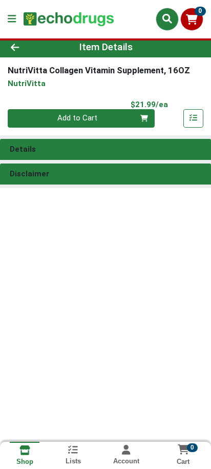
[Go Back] (32, 47)
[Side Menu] (12, 19)
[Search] (167, 19)
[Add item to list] (193, 118)
